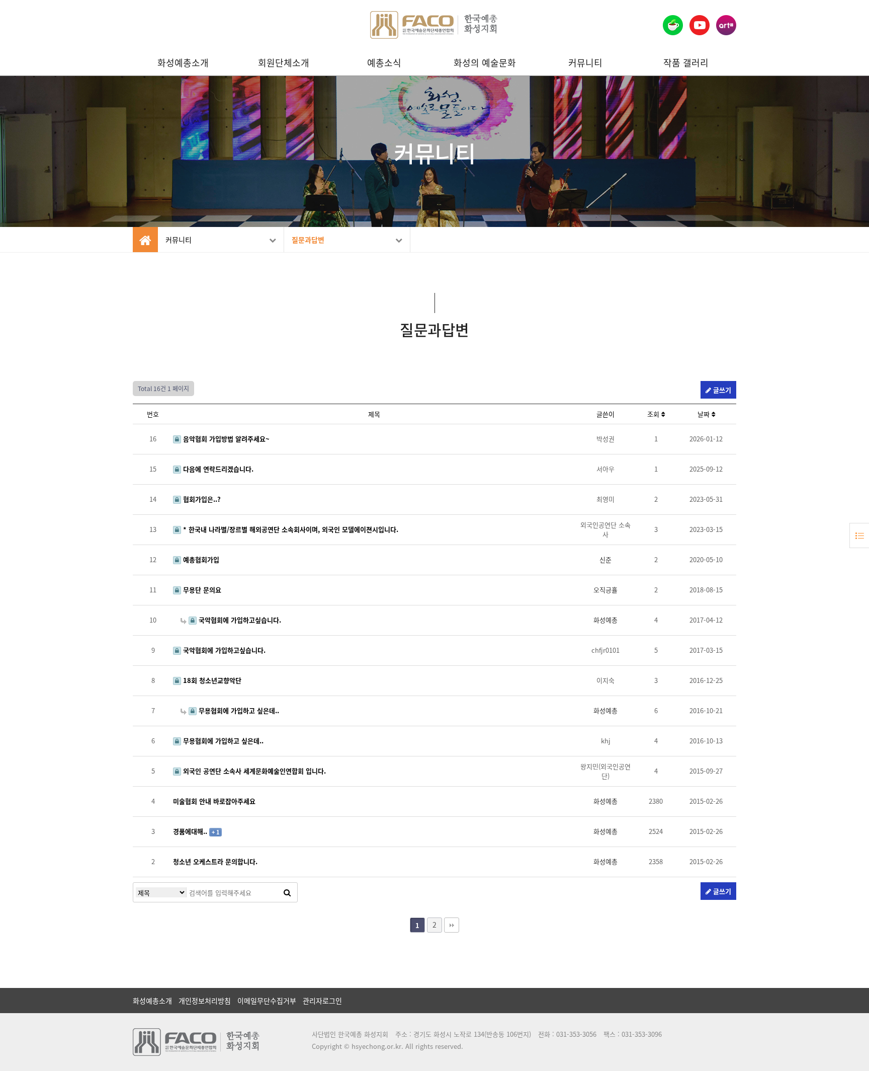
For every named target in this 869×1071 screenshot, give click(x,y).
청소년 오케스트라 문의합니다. (215, 861)
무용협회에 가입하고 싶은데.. (238, 710)
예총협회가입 (200, 559)
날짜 (705, 414)
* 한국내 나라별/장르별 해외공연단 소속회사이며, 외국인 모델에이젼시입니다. (289, 529)
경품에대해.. (191, 831)
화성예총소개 (183, 62)
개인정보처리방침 (205, 1001)
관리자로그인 (322, 1001)
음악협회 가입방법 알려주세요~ (225, 438)
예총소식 (384, 62)
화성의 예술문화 (485, 62)
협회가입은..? (201, 499)
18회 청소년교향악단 (211, 680)
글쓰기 (721, 390)
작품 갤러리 (686, 62)
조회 (654, 414)
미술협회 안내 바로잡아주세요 (214, 801)
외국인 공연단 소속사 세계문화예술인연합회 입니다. (253, 771)
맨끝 (451, 925)
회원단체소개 (283, 62)
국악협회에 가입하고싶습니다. (239, 620)
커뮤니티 (585, 62)
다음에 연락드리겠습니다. (217, 469)
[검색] (287, 892)
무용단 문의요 (201, 589)
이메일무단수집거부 (266, 1001)
